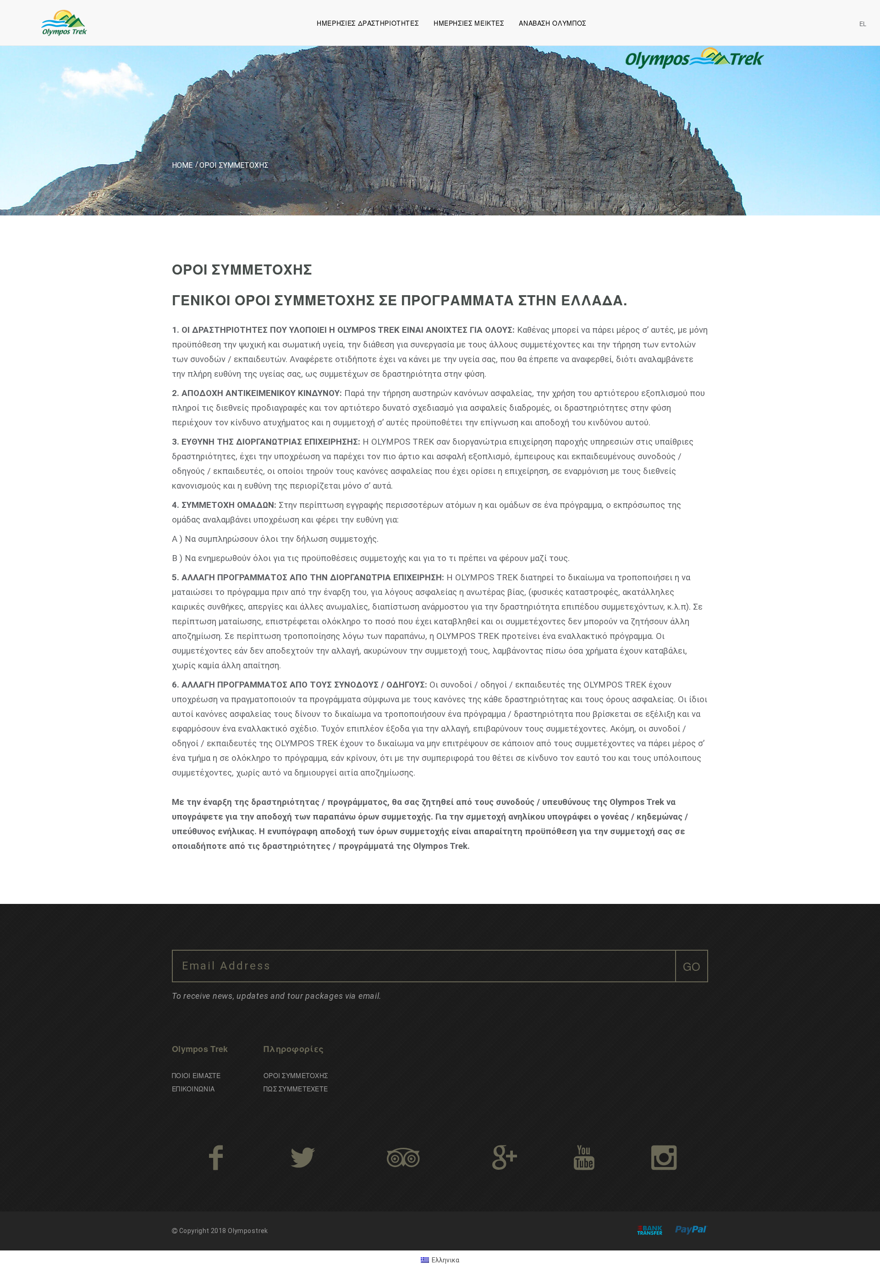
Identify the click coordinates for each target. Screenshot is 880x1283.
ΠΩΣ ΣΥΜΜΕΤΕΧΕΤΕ (296, 1088)
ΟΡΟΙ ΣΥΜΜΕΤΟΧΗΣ (296, 1075)
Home (182, 165)
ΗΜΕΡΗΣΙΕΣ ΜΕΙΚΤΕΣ (469, 23)
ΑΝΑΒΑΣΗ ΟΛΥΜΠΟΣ (552, 23)
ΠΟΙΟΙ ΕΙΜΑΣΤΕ (196, 1075)
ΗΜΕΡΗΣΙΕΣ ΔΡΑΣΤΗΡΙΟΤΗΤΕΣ (367, 23)
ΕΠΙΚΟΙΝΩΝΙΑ (193, 1088)
